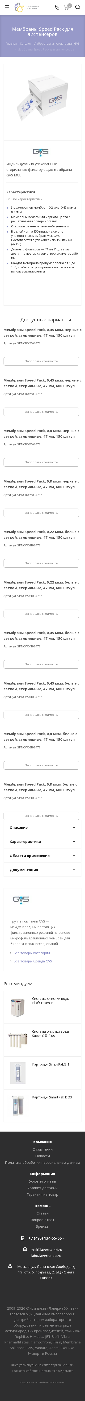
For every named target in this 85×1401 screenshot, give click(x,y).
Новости (42, 1155)
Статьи (43, 1213)
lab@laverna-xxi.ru (46, 1255)
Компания (42, 1141)
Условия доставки (42, 1187)
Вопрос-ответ (42, 1219)
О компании (43, 1149)
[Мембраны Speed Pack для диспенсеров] (42, 98)
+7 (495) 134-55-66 (45, 1238)
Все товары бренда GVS (32, 961)
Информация (42, 1173)
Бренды (42, 1226)
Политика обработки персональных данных (42, 1162)
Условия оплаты (42, 1181)
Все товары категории (31, 953)
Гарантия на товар (42, 1194)
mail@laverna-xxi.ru (46, 1249)
